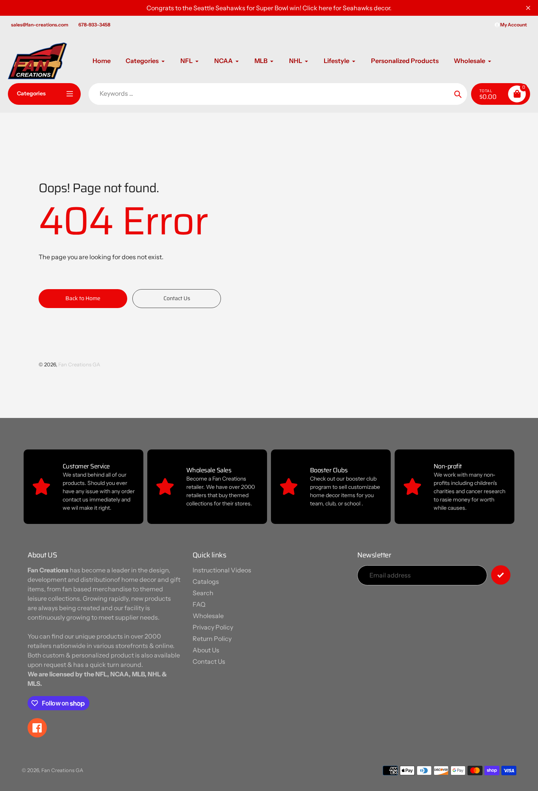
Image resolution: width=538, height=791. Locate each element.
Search (203, 593)
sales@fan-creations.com (39, 25)
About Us (206, 650)
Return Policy (212, 638)
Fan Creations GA (79, 364)
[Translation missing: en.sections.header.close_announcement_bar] (528, 8)
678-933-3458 (94, 25)
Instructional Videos (222, 570)
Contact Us (209, 661)
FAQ (199, 604)
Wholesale (208, 616)
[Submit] (500, 575)
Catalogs (206, 581)
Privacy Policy (213, 627)
